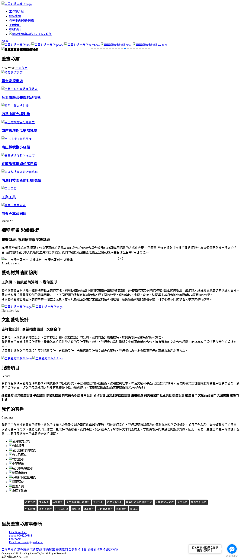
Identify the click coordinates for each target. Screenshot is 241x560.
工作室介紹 (16, 11)
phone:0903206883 (20, 535)
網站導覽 (112, 549)
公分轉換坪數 (78, 549)
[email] (116, 45)
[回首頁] (17, 4)
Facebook (15, 538)
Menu (5, 40)
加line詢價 (45, 34)
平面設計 (15, 25)
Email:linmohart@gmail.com (26, 542)
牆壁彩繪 (15, 16)
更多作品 (21, 68)
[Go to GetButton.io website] (232, 556)
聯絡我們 (15, 29)
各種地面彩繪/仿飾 (21, 20)
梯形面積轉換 (96, 549)
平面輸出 (49, 549)
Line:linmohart (18, 532)
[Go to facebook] (232, 549)
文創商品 (36, 549)
